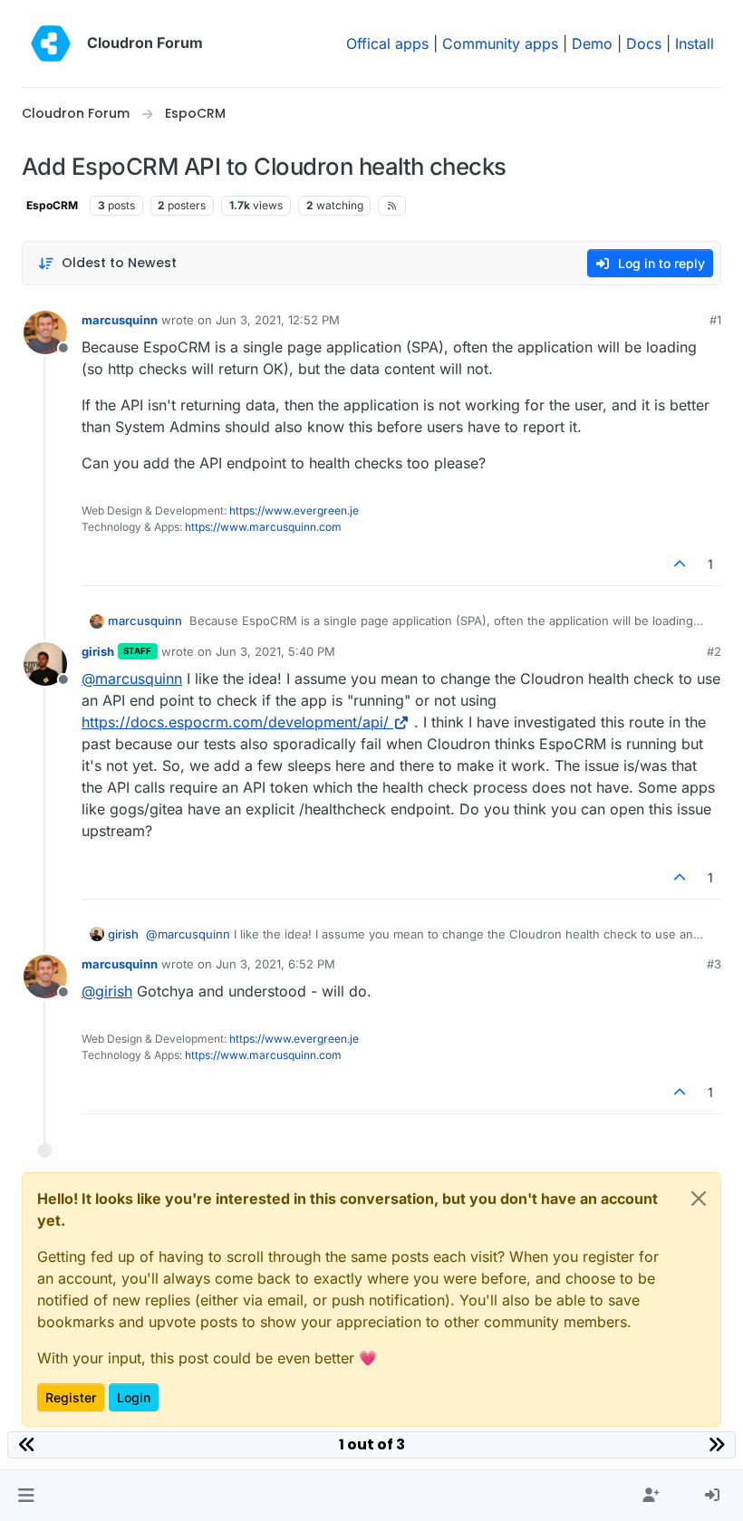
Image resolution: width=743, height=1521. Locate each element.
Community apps (500, 43)
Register (70, 1397)
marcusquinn (120, 320)
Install (694, 43)
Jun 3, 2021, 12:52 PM (278, 320)
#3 (714, 964)
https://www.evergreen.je (294, 510)
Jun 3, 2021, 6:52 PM (275, 964)
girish (98, 651)
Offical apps (387, 43)
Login (133, 1397)
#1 (715, 320)
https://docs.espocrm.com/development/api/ (235, 722)
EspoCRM (52, 205)
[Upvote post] (680, 564)
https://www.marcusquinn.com (263, 527)
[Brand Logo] (50, 43)
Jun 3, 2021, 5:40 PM (275, 651)
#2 (714, 651)
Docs (643, 43)
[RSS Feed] (392, 206)
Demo (592, 43)
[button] (25, 1496)
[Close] (698, 1198)
